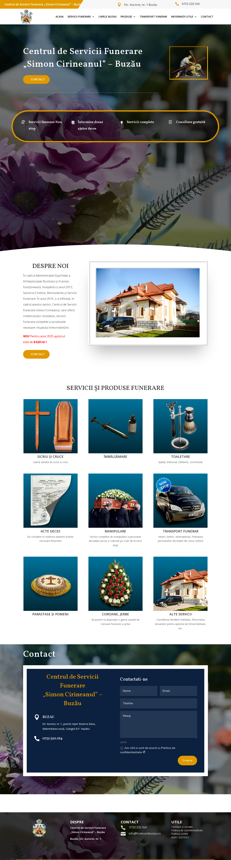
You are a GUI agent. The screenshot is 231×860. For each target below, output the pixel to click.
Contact (207, 16)
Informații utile (182, 16)
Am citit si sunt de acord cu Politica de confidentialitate (147, 750)
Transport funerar (153, 16)
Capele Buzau (108, 16)
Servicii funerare (79, 16)
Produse (126, 16)
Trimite (187, 760)
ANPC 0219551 (180, 837)
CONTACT (38, 79)
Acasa (60, 16)
